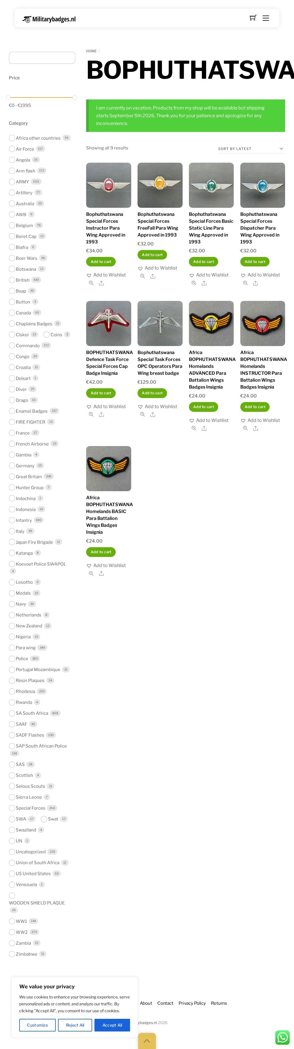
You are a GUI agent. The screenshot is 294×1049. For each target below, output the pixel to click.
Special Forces (30, 808)
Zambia (23, 943)
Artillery (24, 192)
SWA (21, 819)
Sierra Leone (29, 797)
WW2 (22, 932)
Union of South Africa (37, 862)
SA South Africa (32, 713)
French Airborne (32, 444)
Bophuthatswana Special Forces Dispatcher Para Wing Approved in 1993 (259, 228)
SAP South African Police (41, 746)
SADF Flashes (30, 735)
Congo (22, 356)
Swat (53, 819)
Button (23, 302)
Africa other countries (38, 138)
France (23, 433)
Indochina (26, 498)
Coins (56, 334)
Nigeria (23, 636)
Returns (219, 1003)
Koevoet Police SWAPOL (41, 564)
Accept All (112, 1025)
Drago (22, 400)
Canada (23, 313)
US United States (33, 873)
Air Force (25, 149)
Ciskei (22, 334)
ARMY (22, 182)
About (146, 1003)
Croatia (23, 367)
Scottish (24, 775)
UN (19, 841)
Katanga (24, 553)
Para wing (26, 647)
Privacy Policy (192, 1003)
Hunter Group (30, 487)
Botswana (26, 269)
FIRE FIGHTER (30, 422)
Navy (21, 604)
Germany (25, 465)
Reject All (75, 1025)
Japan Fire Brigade (34, 542)
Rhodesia (25, 691)
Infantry (24, 520)
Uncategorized (31, 851)
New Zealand (29, 626)
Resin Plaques (30, 680)
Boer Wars (26, 258)
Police (22, 658)
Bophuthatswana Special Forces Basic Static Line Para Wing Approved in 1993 (211, 228)
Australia (25, 203)
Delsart (23, 378)
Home (91, 51)
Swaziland (26, 830)
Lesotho (24, 582)
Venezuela (26, 884)
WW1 (21, 921)
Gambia (23, 455)
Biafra (22, 247)
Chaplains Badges (34, 323)
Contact (165, 1003)
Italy (20, 531)
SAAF (21, 724)
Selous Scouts (30, 786)
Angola (23, 160)
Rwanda (24, 702)
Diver (21, 389)
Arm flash (25, 171)
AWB (21, 214)
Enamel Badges (32, 411)
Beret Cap (26, 236)
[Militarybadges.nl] (51, 18)
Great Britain (29, 476)
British (23, 280)
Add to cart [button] (101, 262)
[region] (74, 1007)
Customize (37, 1025)
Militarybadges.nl (142, 1023)
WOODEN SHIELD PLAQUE (37, 903)
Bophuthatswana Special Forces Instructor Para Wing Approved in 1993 (105, 228)
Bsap (21, 291)
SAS (20, 764)
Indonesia (26, 509)
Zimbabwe (26, 954)
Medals (23, 593)
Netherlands (28, 615)
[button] (106, 275)
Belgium (24, 225)
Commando (28, 345)
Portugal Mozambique (38, 669)
